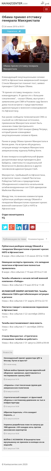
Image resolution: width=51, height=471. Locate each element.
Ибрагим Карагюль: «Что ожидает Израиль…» (20, 415)
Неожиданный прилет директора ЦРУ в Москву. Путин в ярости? (23, 361)
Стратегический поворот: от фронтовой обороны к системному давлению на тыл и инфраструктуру (24, 401)
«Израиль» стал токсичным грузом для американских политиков (22, 388)
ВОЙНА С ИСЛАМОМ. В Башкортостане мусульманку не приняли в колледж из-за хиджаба (24, 444)
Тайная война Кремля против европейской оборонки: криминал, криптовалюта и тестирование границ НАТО (24, 374)
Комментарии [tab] (37, 239)
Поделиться (13, 31)
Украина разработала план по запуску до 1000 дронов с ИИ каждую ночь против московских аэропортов (23, 429)
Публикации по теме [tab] (14, 239)
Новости (7, 352)
